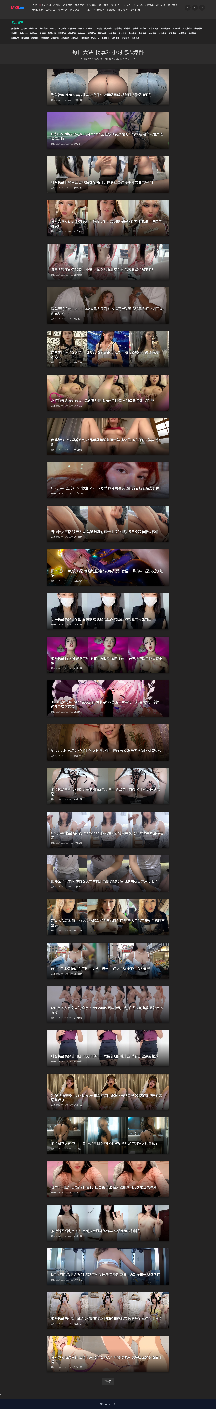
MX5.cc (103, 1404)
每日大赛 (103, 4)
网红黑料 (62, 10)
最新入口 (46, 4)
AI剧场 (56, 4)
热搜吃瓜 (138, 4)
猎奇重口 (91, 4)
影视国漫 (123, 10)
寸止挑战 (87, 10)
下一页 (108, 1381)
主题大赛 (50, 10)
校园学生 (115, 4)
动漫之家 (161, 4)
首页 (34, 4)
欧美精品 (74, 10)
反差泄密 (79, 4)
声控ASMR (37, 10)
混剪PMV (99, 10)
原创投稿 (135, 10)
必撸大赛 (67, 4)
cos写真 (149, 4)
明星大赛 (173, 4)
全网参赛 (111, 10)
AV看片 (127, 4)
